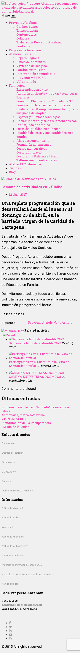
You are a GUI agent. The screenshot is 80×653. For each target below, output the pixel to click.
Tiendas (15, 168)
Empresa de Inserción (25, 50)
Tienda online (8, 462)
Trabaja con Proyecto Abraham (39, 42)
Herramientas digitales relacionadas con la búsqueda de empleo (46, 123)
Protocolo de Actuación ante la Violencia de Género (27, 574)
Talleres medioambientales (36, 160)
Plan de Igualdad (9, 584)
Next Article (64, 322)
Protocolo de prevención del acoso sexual (22, 565)
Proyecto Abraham (23, 23)
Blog (12, 172)
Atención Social (21, 54)
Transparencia (27, 30)
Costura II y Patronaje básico (37, 156)
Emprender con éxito (32, 89)
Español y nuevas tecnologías (38, 117)
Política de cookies (10, 517)
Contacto (23, 46)
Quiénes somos (27, 26)
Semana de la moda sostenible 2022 (35, 343)
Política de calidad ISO (12, 536)
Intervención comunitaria (35, 74)
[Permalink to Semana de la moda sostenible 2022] (36, 339)
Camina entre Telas (30, 70)
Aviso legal (7, 527)
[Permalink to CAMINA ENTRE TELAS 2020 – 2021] (36, 373)
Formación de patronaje (33, 144)
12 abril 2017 (18, 194)
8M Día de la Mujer (15, 427)
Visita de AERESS (14, 419)
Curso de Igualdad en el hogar (38, 129)
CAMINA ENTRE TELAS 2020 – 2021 (35, 377)
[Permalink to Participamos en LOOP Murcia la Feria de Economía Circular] (44, 358)
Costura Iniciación (30, 152)
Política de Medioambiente (14, 546)
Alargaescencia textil (32, 140)
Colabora (22, 38)
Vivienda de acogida (31, 66)
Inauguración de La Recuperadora (26, 423)
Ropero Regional (28, 58)
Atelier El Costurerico (25, 164)
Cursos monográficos (31, 148)
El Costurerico (8, 471)
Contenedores (26, 34)
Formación (17, 85)
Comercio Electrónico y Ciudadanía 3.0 (44, 101)
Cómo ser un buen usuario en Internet (44, 105)
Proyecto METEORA (31, 78)
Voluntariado (26, 81)
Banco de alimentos (31, 62)
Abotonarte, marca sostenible (23, 415)
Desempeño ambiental (12, 555)
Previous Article (38, 322)
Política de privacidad (12, 508)
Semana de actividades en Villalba (31, 186)
